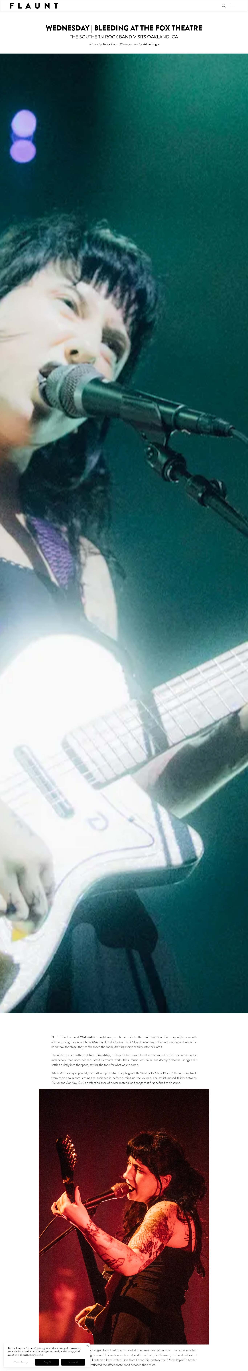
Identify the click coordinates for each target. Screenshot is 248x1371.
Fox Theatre (151, 1037)
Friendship (103, 1055)
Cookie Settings (21, 1362)
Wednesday (87, 1037)
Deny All (47, 1362)
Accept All (73, 1362)
